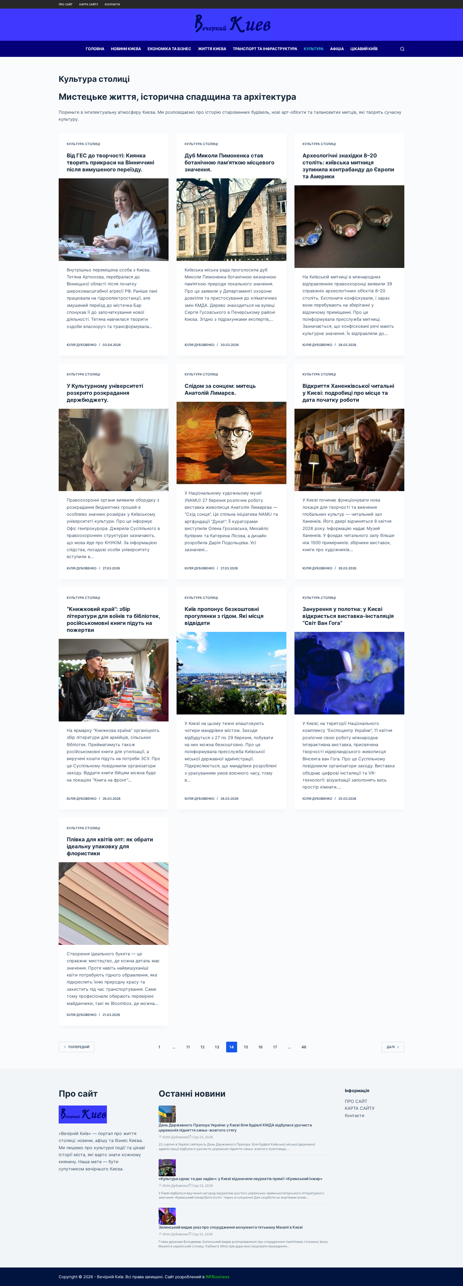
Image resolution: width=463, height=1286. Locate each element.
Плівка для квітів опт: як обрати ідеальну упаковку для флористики (110, 846)
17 (275, 1047)
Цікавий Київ (364, 48)
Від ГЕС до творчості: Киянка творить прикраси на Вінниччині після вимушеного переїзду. (110, 162)
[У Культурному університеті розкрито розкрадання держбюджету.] (114, 450)
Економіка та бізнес (169, 48)
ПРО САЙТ (66, 4)
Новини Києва (126, 48)
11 (188, 1047)
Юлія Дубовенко (175, 1137)
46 (303, 1047)
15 (246, 1047)
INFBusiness (217, 1276)
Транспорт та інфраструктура (265, 48)
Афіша (337, 48)
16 (260, 1047)
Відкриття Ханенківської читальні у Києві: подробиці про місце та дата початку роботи (348, 393)
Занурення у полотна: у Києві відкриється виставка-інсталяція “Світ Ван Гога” (348, 616)
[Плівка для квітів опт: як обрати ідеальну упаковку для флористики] (114, 903)
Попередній (78, 1047)
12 (202, 1047)
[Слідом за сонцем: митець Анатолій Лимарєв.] (231, 443)
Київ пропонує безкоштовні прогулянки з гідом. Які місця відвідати (224, 616)
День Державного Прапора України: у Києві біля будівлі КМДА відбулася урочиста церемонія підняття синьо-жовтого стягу (235, 1127)
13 (217, 1047)
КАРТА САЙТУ (88, 4)
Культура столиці (83, 144)
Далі (391, 1047)
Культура (313, 48)
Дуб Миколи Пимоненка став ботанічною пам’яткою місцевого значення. (229, 162)
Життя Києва (212, 48)
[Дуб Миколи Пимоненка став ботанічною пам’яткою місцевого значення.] (231, 219)
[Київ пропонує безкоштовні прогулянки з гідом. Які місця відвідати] (231, 673)
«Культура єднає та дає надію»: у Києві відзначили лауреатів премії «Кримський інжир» (240, 1178)
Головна (95, 48)
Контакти (112, 4)
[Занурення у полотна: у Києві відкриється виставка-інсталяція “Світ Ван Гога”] (349, 673)
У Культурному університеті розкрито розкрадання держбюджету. (105, 393)
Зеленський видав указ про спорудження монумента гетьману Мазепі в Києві (231, 1227)
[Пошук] (402, 49)
